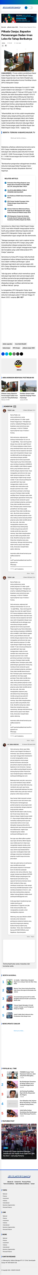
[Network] (26, 7)
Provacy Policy (26, 1181)
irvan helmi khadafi (20, 344)
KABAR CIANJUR (15, 1270)
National (5, 1194)
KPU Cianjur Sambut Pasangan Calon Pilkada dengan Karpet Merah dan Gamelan (18, 203)
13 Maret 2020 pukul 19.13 (29, 410)
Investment (6, 1198)
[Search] (36, 2)
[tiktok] (13, 2)
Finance (5, 1196)
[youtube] (10, 2)
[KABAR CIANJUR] (11, 9)
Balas (28, 573)
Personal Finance (7, 1207)
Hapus (32, 573)
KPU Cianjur (16, 348)
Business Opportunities (9, 1205)
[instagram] (7, 2)
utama (5, 1148)
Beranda (3, 27)
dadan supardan (7, 344)
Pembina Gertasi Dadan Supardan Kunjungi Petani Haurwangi (28, 396)
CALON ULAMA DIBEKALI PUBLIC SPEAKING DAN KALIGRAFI (17, 191)
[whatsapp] (10, 354)
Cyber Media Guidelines (22, 1183)
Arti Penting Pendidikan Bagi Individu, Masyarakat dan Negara (27, 1093)
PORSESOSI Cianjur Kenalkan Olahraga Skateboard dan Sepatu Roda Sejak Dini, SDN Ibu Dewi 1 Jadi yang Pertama (18, 1153)
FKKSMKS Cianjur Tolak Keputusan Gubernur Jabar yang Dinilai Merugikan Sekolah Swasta (28, 1074)
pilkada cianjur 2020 (12, 27)
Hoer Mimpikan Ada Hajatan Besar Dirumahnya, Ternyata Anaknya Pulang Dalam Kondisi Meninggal (28, 1102)
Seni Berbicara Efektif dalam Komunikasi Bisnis (19, 196)
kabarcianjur (6, 348)
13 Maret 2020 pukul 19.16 (29, 577)
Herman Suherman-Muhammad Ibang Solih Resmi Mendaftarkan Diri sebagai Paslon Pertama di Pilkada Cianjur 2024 (19, 210)
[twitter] (5, 2)
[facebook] (2, 2)
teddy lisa (10, 410)
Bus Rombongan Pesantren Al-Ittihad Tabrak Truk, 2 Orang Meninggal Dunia (28, 1083)
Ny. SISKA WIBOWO (13, 744)
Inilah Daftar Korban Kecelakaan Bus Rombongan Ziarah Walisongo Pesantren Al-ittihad (28, 1112)
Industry (5, 1200)
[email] (17, 354)
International (6, 1203)
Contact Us (17, 1181)
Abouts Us (10, 1181)
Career (33, 1183)
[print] (14, 354)
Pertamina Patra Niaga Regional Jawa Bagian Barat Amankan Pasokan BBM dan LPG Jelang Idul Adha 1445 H (18, 184)
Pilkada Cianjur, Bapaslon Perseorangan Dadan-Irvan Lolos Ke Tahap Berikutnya (9, 396)
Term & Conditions (8, 1183)
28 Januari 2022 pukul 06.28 (28, 744)
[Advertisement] (19, 319)
